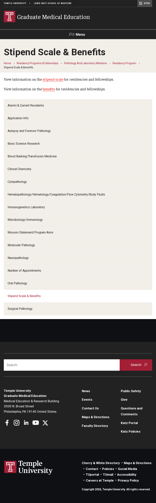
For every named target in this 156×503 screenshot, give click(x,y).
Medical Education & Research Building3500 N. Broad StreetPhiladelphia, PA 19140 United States (31, 406)
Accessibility (126, 474)
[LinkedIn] (26, 423)
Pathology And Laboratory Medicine (85, 63)
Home (7, 63)
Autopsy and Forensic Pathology (29, 131)
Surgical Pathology (20, 309)
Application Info (18, 118)
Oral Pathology (17, 283)
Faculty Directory (95, 426)
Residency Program (124, 63)
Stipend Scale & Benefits (24, 296)
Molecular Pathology (21, 245)
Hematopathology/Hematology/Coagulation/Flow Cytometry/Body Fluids (56, 194)
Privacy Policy (128, 480)
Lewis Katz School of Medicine (53, 3)
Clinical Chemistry (19, 169)
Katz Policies (130, 431)
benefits (49, 89)
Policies (108, 469)
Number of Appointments (24, 270)
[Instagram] (16, 423)
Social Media (127, 469)
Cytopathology (17, 182)
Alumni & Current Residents (26, 105)
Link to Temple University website (28, 467)
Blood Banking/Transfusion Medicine (32, 156)
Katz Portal (129, 423)
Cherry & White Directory (101, 463)
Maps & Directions (95, 417)
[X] (45, 423)
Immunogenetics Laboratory (26, 207)
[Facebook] (7, 423)
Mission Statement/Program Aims (30, 232)
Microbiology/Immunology (25, 220)
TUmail (108, 474)
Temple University (15, 3)
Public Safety (131, 391)
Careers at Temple (100, 480)
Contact (92, 469)
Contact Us (90, 408)
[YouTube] (35, 423)
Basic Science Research (24, 143)
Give (124, 399)
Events (87, 399)
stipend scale (53, 79)
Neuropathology (18, 258)
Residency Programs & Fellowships (37, 63)
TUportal (92, 474)
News (86, 391)
